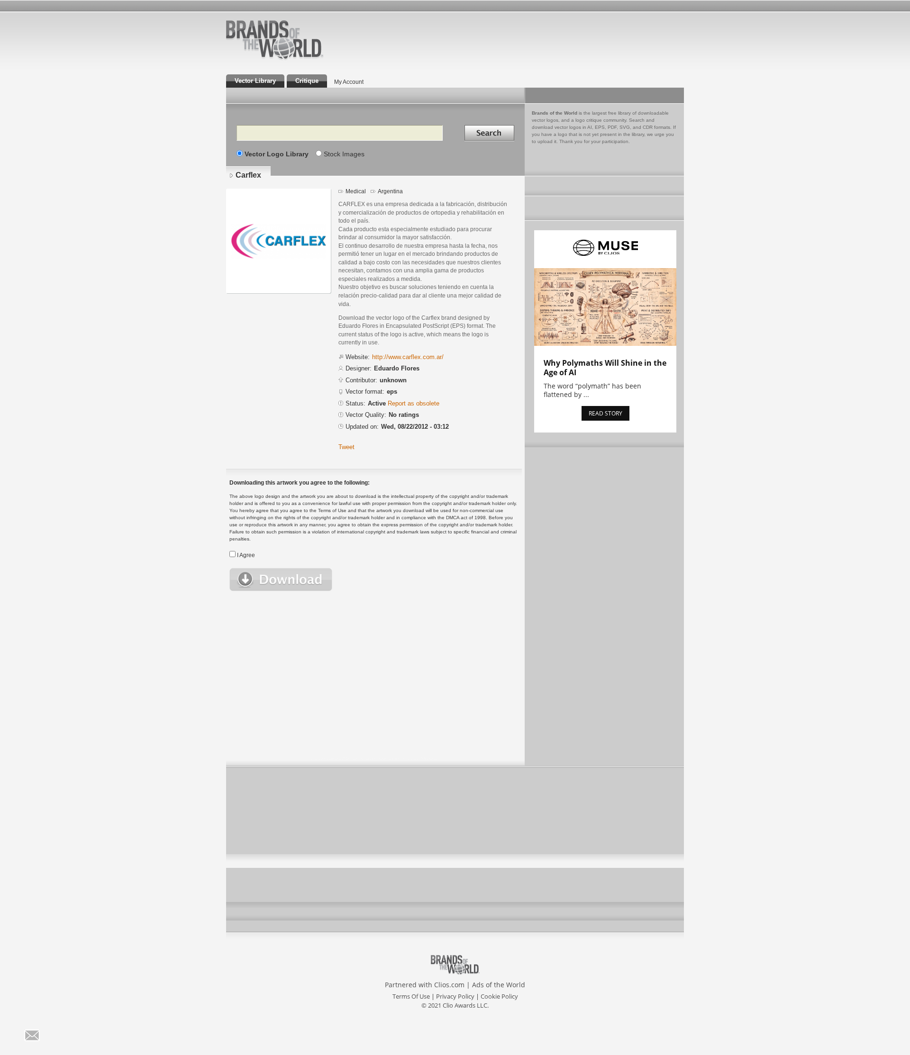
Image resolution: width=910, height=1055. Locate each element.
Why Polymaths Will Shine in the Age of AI (605, 368)
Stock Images (344, 154)
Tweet (346, 447)
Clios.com (449, 984)
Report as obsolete (413, 403)
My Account (349, 82)
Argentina (390, 191)
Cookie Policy (499, 996)
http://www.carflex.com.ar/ (408, 357)
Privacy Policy (455, 996)
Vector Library (255, 80)
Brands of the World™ (274, 39)
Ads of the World (498, 984)
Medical (356, 191)
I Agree (246, 555)
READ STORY (605, 413)
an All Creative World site (305, 58)
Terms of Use (411, 996)
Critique (306, 80)
